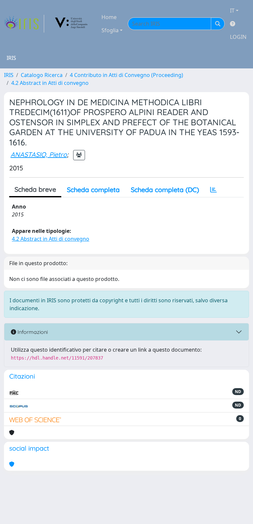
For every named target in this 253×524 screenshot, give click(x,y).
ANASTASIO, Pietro (39, 154)
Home (109, 17)
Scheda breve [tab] (35, 189)
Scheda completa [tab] (93, 190)
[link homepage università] (71, 24)
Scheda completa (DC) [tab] (165, 190)
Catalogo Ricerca (42, 75)
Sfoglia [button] (110, 30)
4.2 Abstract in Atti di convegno (50, 83)
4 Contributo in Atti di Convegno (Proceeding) (126, 75)
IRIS (9, 75)
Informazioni (32, 332)
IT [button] (232, 10)
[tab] (213, 190)
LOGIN (238, 36)
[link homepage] (24, 24)
